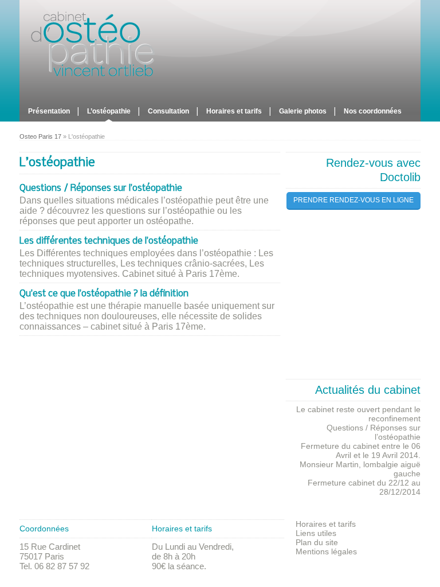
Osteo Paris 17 (40, 136)
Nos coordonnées (373, 111)
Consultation (168, 111)
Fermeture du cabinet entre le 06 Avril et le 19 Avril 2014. (361, 450)
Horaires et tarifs (234, 111)
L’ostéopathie (109, 111)
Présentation (49, 111)
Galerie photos (303, 111)
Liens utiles (316, 533)
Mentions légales (326, 551)
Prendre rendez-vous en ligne (353, 200)
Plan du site (317, 542)
